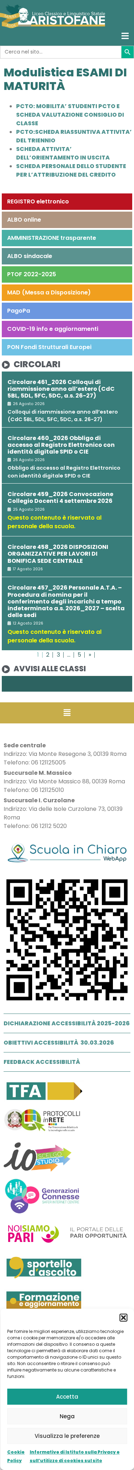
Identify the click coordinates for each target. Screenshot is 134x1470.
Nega (67, 1416)
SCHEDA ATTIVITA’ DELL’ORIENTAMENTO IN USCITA (63, 153)
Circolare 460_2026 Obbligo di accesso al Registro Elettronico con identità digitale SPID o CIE (61, 445)
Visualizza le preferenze (67, 1436)
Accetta (67, 1396)
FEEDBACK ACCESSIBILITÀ (42, 1062)
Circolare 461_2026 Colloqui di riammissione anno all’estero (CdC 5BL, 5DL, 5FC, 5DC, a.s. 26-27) (61, 389)
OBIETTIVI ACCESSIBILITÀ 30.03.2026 (59, 1043)
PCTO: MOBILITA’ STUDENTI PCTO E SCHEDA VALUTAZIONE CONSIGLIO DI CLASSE (70, 114)
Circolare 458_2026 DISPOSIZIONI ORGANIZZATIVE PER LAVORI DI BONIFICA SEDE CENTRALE (58, 554)
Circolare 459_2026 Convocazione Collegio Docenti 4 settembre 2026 (60, 497)
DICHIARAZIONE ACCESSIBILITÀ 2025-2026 (67, 1023)
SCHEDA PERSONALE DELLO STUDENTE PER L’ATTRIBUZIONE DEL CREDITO (71, 170)
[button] (123, 1317)
